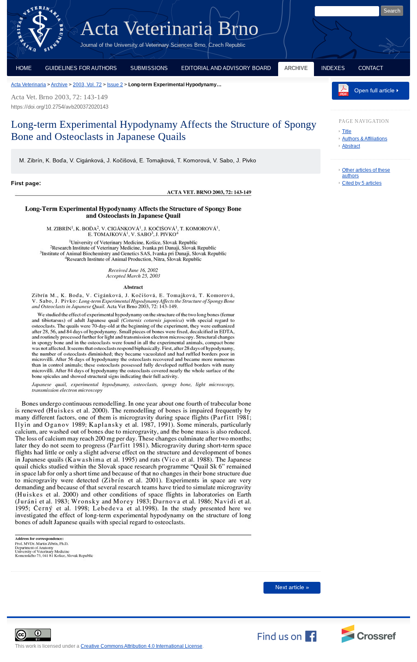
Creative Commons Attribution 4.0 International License (141, 646)
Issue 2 (115, 84)
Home (24, 68)
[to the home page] (46, 33)
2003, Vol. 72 (87, 84)
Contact (370, 68)
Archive (296, 68)
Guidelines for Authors (81, 68)
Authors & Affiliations (364, 139)
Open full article (374, 90)
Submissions (149, 68)
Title (346, 131)
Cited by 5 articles (362, 183)
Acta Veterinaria (28, 84)
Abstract (351, 146)
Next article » (292, 587)
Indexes (333, 68)
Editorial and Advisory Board (226, 68)
